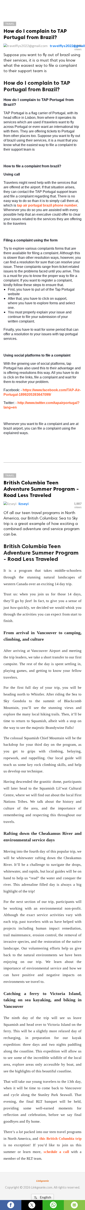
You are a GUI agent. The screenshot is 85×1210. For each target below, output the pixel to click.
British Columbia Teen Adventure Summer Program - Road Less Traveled (41, 488)
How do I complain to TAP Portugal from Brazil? (35, 34)
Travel (9, 23)
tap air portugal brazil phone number (47, 205)
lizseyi (24, 504)
